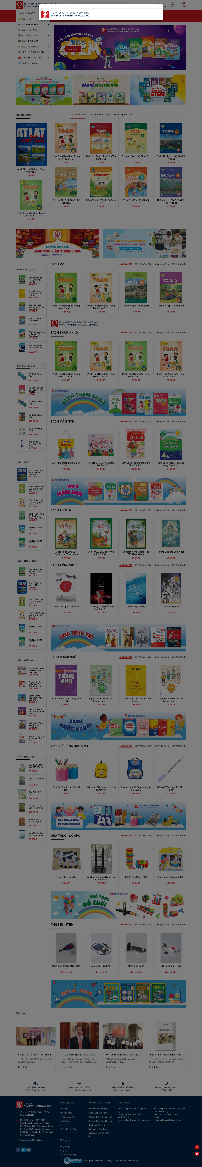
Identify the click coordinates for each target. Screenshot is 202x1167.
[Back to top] (197, 1147)
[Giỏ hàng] (197, 1154)
